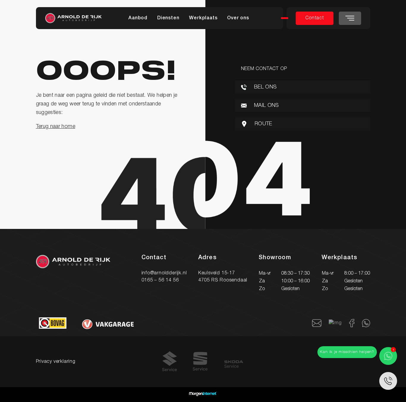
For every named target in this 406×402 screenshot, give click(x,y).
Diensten (168, 18)
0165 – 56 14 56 (160, 280)
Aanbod (137, 18)
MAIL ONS (266, 105)
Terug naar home (55, 126)
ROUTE (262, 123)
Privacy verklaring (55, 362)
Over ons (238, 18)
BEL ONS (265, 87)
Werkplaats (203, 18)
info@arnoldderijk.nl (164, 273)
